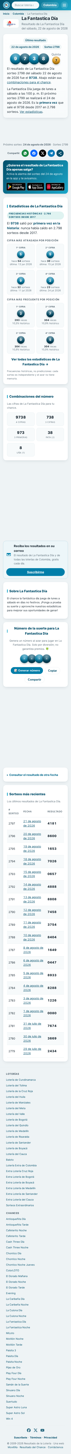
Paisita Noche (14, 1361)
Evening (11, 1293)
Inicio (6, 13)
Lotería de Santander (18, 1142)
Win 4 (9, 1418)
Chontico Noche (15, 1259)
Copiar (52, 670)
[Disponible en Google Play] (16, 187)
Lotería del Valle (15, 1113)
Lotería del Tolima (16, 1085)
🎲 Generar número (27, 670)
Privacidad (50, 1437)
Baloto (10, 1159)
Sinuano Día (13, 1390)
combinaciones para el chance (29, 82)
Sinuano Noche (15, 1395)
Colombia (50, 5)
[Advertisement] (35, 130)
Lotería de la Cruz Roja (19, 1091)
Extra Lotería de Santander (22, 1193)
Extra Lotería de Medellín (21, 1188)
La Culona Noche (16, 1315)
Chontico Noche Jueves (20, 1264)
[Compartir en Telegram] (51, 153)
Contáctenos (55, 1447)
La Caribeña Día (15, 1298)
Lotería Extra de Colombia (21, 1165)
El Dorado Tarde (15, 1287)
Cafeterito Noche (16, 1230)
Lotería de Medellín (17, 1131)
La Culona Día (14, 1310)
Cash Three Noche (17, 1247)
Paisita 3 (11, 1350)
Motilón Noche (14, 1338)
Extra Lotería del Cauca (20, 1199)
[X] (35, 1430)
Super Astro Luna (16, 1407)
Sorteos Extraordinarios (20, 1205)
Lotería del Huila (15, 1096)
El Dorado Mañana (16, 1276)
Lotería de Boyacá (16, 1148)
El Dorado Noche (16, 1281)
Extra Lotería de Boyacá (20, 1182)
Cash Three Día (15, 1241)
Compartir (34, 679)
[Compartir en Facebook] (33, 153)
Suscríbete (20, 1437)
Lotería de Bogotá (16, 1119)
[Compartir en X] (42, 153)
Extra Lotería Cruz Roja (19, 1171)
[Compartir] (60, 153)
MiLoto (10, 1333)
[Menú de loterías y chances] (64, 5)
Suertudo (11, 1401)
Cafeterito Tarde (16, 1236)
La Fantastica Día (16, 1321)
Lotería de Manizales (18, 1102)
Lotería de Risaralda (17, 1136)
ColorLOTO (12, 1270)
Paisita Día (12, 1356)
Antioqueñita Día (16, 1218)
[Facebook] (29, 1430)
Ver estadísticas (31, 112)
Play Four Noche (15, 1378)
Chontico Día (13, 1253)
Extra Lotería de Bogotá (20, 1176)
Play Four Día (13, 1373)
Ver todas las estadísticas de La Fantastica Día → (35, 361)
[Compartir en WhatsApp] (25, 153)
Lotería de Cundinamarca (21, 1079)
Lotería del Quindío (17, 1125)
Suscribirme (35, 572)
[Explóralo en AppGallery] (55, 187)
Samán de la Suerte (17, 1384)
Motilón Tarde (14, 1344)
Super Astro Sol (15, 1413)
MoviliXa (12, 1447)
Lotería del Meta (15, 1108)
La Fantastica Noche (18, 1327)
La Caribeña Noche (17, 1304)
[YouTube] (42, 1430)
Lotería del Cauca (16, 1153)
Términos (35, 1437)
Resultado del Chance (33, 1447)
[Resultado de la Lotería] (6, 5)
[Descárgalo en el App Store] (35, 187)
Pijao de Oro (13, 1367)
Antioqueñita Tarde (17, 1224)
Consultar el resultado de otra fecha (33, 775)
